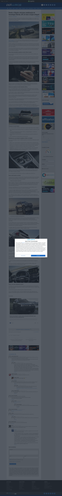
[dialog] (31, 248)
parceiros (23, 242)
